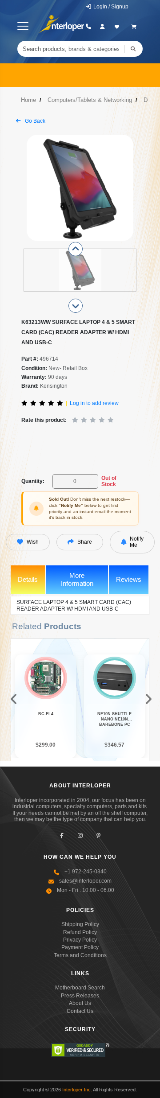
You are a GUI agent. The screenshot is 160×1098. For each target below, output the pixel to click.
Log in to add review (94, 403)
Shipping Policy (80, 924)
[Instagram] (80, 835)
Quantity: (32, 481)
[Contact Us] (88, 26)
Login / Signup (110, 7)
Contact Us (80, 1011)
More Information (77, 579)
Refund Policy (80, 932)
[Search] (133, 49)
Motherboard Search (80, 988)
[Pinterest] (98, 835)
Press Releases (80, 996)
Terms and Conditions (80, 955)
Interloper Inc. (77, 1089)
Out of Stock (108, 481)
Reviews (128, 579)
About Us (80, 1003)
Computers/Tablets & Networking (90, 100)
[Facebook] (62, 835)
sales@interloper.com (85, 881)
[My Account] (102, 26)
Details (28, 579)
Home (28, 100)
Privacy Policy (80, 940)
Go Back (34, 121)
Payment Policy (80, 947)
